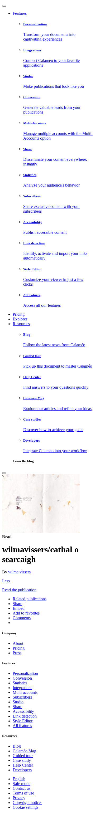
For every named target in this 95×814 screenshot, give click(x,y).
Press (17, 653)
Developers (22, 770)
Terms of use (23, 793)
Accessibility (23, 711)
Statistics (20, 683)
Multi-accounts (25, 692)
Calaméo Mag (24, 751)
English (19, 779)
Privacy (19, 798)
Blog (17, 746)
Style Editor (22, 721)
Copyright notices (27, 802)
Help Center (23, 765)
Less (6, 581)
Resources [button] (21, 323)
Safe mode (21, 783)
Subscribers (22, 697)
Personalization (25, 673)
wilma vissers (19, 572)
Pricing (19, 314)
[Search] (4, 473)
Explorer (20, 319)
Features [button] (20, 13)
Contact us (21, 788)
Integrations (22, 687)
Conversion (22, 678)
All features (22, 725)
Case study (22, 760)
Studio (18, 702)
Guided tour (23, 755)
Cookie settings (25, 807)
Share (17, 706)
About (18, 643)
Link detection (25, 716)
